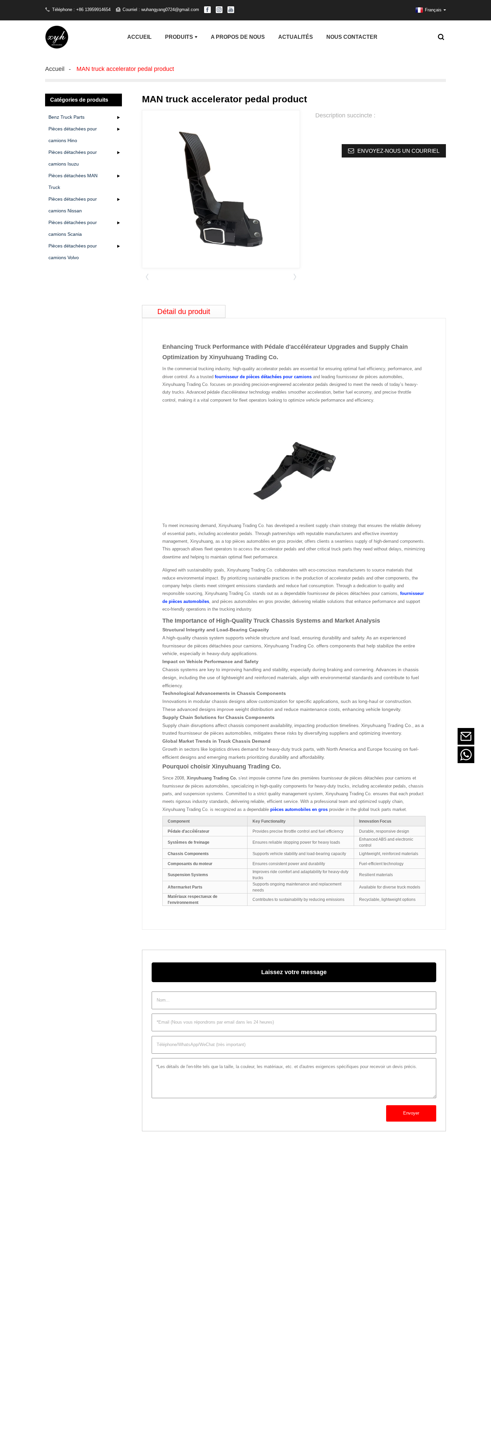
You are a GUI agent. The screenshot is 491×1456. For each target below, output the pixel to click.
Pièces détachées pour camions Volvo (72, 251)
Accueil (54, 69)
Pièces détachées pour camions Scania (72, 228)
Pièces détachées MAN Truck (73, 181)
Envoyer (411, 1113)
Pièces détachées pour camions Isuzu (72, 158)
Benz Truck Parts (66, 117)
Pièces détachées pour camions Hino (72, 134)
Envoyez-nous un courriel (398, 151)
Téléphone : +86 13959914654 (81, 9)
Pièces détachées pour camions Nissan (72, 204)
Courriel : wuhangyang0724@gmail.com (161, 9)
